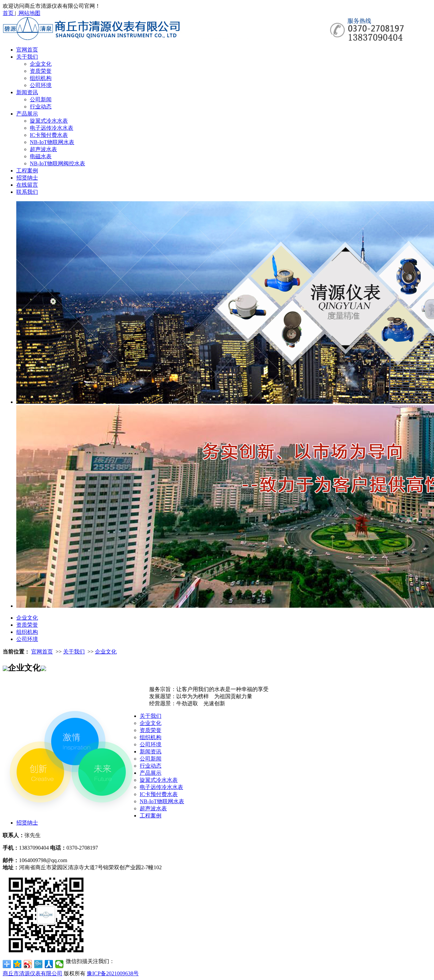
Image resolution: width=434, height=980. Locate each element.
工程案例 (27, 170)
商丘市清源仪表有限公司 (32, 973)
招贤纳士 (27, 178)
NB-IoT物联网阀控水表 (57, 163)
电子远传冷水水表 (51, 128)
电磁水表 (41, 156)
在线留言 (27, 185)
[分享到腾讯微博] (38, 964)
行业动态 (41, 106)
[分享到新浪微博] (28, 964)
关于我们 (27, 57)
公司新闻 (41, 99)
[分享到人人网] (49, 964)
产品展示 (27, 114)
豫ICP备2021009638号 (113, 973)
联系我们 (27, 192)
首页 (9, 13)
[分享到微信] (59, 964)
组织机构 (41, 78)
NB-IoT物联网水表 (52, 142)
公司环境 (41, 85)
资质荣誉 (41, 71)
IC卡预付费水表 (49, 135)
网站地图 (28, 13)
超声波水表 (43, 149)
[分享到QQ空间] (17, 964)
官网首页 (27, 50)
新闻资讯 (27, 92)
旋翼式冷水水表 (49, 121)
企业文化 (41, 64)
